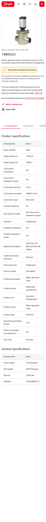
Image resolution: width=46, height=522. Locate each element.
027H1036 (30, 98)
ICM (36, 93)
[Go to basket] (24, 4)
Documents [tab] (28, 126)
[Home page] (8, 4)
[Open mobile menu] (41, 4)
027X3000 (40, 98)
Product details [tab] (11, 126)
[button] (30, 4)
